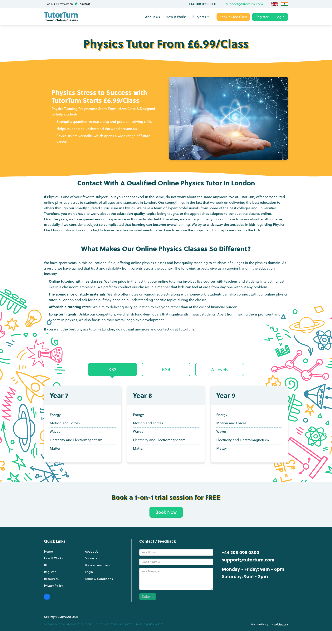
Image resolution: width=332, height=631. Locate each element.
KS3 (112, 369)
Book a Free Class (233, 16)
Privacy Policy (53, 586)
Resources (51, 579)
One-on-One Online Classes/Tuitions (68, 624)
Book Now (166, 512)
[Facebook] (47, 597)
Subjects (199, 16)
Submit (148, 596)
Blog (47, 565)
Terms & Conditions (99, 579)
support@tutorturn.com (244, 4)
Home (48, 551)
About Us (152, 16)
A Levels (219, 369)
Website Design (260, 624)
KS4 (166, 369)
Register (262, 16)
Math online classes (150, 624)
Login (280, 16)
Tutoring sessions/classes (114, 624)
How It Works (176, 16)
